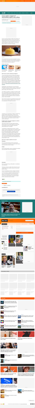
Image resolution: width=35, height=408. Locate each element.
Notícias (2, 213)
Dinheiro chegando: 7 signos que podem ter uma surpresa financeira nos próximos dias (8, 374)
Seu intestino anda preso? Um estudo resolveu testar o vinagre (8, 339)
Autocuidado (19, 337)
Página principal (4, 0)
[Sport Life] (3, 179)
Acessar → (6, 241)
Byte (4, 300)
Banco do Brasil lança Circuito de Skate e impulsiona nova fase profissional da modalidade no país (28, 391)
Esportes (23, 389)
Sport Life (5, 185)
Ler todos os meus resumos (24, 232)
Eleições (22, 319)
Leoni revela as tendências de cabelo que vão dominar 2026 (25, 339)
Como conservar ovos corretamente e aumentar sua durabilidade (11, 395)
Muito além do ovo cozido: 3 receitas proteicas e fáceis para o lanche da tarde (11, 390)
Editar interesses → (31, 223)
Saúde (1, 337)
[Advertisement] (23, 361)
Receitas (5, 389)
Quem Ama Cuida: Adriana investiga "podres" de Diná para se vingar (11, 360)
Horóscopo (6, 354)
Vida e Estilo (8, 185)
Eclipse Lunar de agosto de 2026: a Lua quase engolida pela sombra (10, 355)
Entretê (5, 324)
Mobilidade (22, 324)
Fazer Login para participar (11, 191)
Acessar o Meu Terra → (11, 220)
